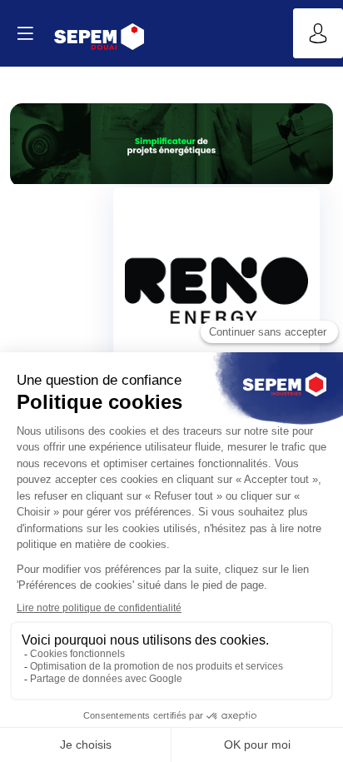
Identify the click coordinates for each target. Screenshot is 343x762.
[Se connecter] (318, 33)
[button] (25, 33)
